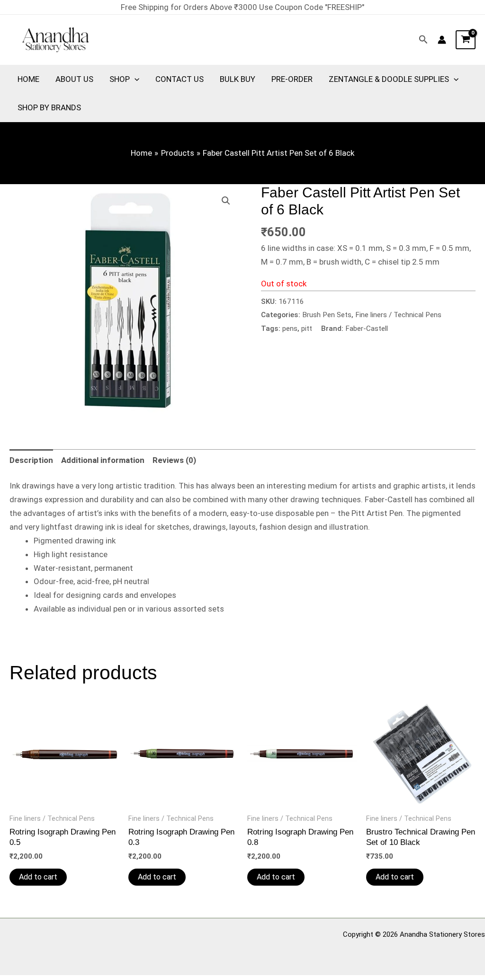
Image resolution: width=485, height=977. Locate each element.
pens (289, 328)
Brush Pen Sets (326, 315)
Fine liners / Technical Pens (398, 315)
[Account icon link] (442, 40)
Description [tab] (31, 460)
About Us (74, 79)
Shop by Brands (49, 107)
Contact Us (179, 79)
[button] (423, 39)
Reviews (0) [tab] (174, 460)
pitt (306, 328)
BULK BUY (237, 79)
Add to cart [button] (38, 876)
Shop (119, 79)
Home (28, 79)
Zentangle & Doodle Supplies (389, 79)
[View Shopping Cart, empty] (466, 39)
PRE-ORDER (292, 79)
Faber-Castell (366, 328)
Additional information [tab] (102, 460)
